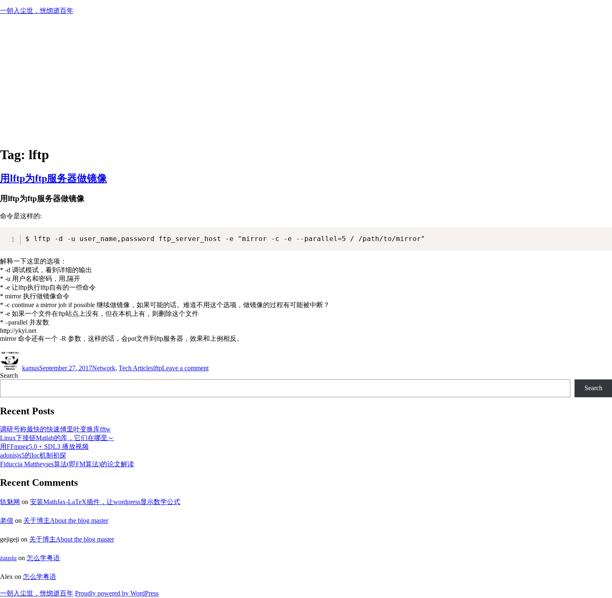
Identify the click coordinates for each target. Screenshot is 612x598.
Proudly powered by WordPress (117, 593)
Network (103, 368)
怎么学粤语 (43, 557)
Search (9, 375)
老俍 (6, 520)
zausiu (8, 557)
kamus (30, 368)
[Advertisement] (306, 80)
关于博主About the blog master (65, 520)
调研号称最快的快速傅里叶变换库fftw (55, 429)
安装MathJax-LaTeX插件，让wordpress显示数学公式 (105, 501)
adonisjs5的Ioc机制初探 (33, 455)
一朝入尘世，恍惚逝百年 (36, 10)
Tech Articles (136, 368)
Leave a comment (185, 368)
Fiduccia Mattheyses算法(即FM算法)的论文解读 (67, 464)
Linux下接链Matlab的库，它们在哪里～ (57, 437)
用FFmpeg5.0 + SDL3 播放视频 (44, 446)
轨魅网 (10, 501)
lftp (157, 368)
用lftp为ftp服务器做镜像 (53, 178)
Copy (601, 233)
